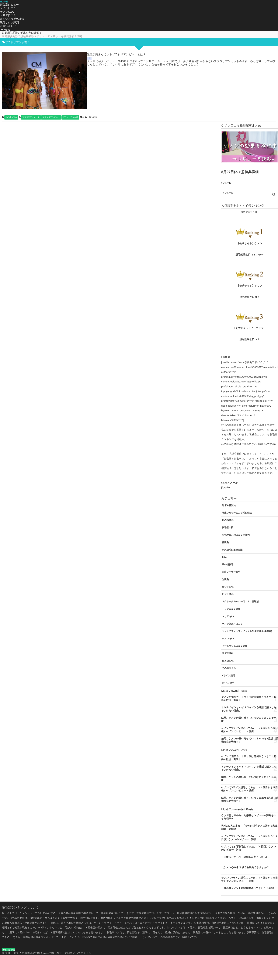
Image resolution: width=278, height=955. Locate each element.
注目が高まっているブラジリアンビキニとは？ (116, 54)
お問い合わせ (8, 26)
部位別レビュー (9, 4)
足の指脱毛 (227, 520)
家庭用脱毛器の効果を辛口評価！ (22, 32)
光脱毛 (225, 579)
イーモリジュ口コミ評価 (234, 646)
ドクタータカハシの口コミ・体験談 (240, 601)
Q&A (261, 254)
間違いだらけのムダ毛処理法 (237, 512)
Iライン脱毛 (228, 683)
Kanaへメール (229, 482)
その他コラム (11, 117)
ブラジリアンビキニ (51, 117)
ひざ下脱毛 (228, 653)
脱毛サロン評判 (9, 22)
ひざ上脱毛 (228, 660)
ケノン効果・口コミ (232, 623)
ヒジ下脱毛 (228, 586)
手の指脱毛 (227, 564)
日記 (224, 557)
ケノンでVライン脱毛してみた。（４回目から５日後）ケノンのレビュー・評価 (249, 789)
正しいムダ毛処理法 (12, 18)
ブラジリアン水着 (70, 117)
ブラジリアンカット (31, 117)
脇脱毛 (225, 542)
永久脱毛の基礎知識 (232, 549)
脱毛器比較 (227, 527)
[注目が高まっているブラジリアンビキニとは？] (44, 80)
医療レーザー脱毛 (231, 572)
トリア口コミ (8, 15)
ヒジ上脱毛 (228, 594)
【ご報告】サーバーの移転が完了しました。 (246, 856)
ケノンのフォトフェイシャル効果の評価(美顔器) (247, 631)
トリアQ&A (228, 616)
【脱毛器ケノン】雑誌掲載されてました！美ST (247, 888)
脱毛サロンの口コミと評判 (236, 534)
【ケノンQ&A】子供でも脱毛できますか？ (245, 867)
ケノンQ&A (7, 11)
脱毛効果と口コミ (246, 254)
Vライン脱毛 (228, 675)
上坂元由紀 (92, 117)
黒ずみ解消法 (229, 505)
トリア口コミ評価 (231, 609)
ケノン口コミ (8, 8)
